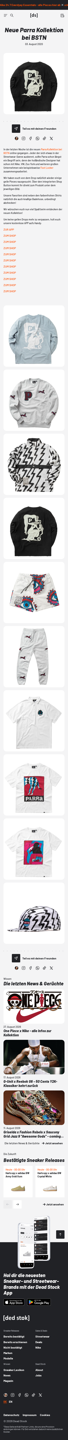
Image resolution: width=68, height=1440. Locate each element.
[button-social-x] (51, 138)
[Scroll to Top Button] (60, 1234)
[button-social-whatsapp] (37, 138)
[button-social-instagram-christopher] (16, 138)
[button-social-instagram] (23, 138)
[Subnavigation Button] (5, 15)
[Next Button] (17, 1204)
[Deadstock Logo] (34, 15)
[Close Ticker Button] (62, 5)
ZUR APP (8, 229)
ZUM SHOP (9, 235)
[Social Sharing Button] (16, 128)
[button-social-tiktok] (44, 138)
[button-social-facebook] (30, 138)
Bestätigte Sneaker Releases (34, 1160)
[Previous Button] (7, 1204)
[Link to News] (12, 15)
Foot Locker (46, 167)
